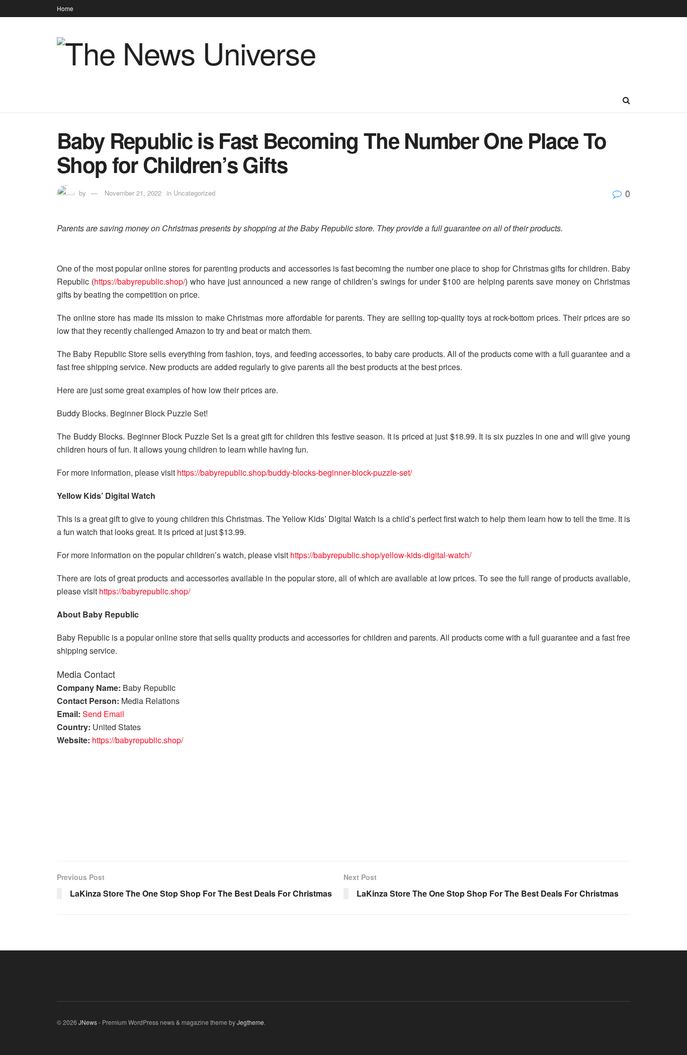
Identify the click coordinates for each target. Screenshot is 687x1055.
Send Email (103, 714)
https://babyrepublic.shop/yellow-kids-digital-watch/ (380, 555)
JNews (87, 1022)
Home (65, 8)
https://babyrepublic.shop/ (139, 281)
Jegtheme (250, 1022)
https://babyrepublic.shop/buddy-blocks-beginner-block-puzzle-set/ (294, 472)
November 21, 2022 (133, 193)
